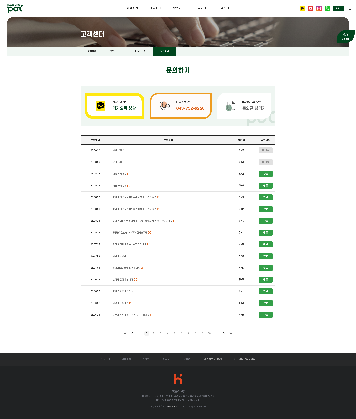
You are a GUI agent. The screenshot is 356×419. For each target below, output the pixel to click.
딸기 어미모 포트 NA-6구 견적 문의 (131, 244)
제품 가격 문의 (121, 174)
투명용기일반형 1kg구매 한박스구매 (132, 233)
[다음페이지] (221, 333)
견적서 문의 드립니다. (125, 279)
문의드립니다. (119, 150)
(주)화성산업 (15, 8)
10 (209, 333)
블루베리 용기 (121, 256)
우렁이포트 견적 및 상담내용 (128, 268)
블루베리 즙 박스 (122, 303)
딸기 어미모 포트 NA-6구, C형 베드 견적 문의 (136, 197)
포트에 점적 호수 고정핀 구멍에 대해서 (133, 315)
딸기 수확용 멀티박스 (125, 291)
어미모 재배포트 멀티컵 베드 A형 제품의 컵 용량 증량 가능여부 (144, 221)
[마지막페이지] (230, 333)
